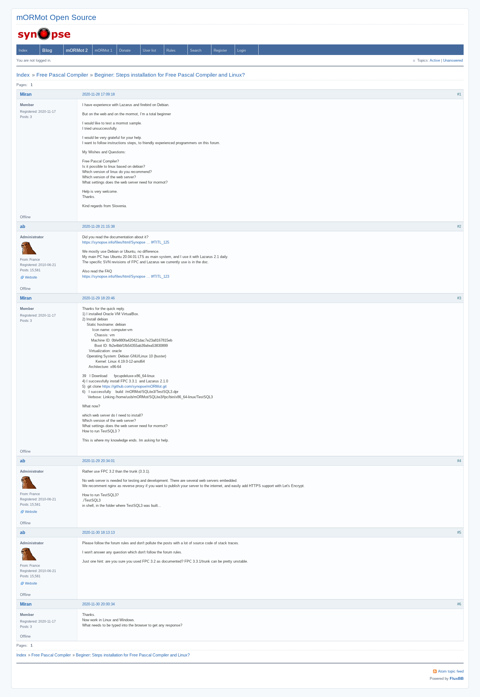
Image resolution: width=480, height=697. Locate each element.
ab (22, 226)
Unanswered (453, 60)
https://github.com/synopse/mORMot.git (134, 386)
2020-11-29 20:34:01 (98, 461)
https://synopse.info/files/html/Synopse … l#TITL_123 (125, 276)
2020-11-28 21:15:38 (98, 226)
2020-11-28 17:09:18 (98, 94)
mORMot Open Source (56, 17)
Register (220, 50)
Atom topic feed (451, 671)
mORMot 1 (103, 50)
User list (149, 50)
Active (435, 60)
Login (241, 50)
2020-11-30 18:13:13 (98, 532)
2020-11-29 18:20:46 (98, 298)
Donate (125, 50)
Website (31, 277)
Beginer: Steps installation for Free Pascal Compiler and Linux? (169, 75)
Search (195, 50)
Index (23, 50)
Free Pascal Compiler (62, 75)
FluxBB (457, 678)
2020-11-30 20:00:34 (98, 604)
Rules (171, 50)
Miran (26, 94)
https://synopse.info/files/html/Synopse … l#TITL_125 (125, 242)
